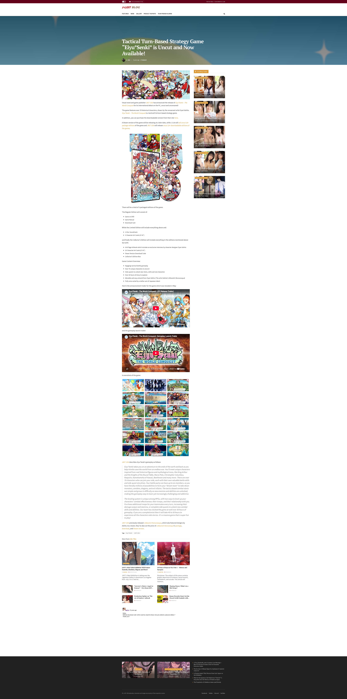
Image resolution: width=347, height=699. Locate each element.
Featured (125, 14)
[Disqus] (156, 629)
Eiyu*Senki (129, 533)
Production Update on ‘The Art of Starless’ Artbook (143, 597)
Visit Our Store (209, 1)
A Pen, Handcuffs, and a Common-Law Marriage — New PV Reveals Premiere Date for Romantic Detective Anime (208, 664)
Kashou (125, 572)
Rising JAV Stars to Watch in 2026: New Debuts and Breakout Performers (208, 120)
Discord (216, 693)
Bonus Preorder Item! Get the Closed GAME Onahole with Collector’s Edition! (179, 598)
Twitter (211, 693)
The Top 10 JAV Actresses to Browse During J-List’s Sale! (207, 170)
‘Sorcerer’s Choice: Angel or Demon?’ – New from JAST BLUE (143, 588)
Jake (129, 60)
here (176, 118)
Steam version (138, 528)
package (178, 526)
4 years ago (173, 590)
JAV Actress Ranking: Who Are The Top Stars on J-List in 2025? (208, 95)
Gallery (139, 14)
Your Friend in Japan (165, 14)
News (132, 14)
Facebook (204, 693)
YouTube (222, 693)
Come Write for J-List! (219, 1)
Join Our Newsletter (137, 1)
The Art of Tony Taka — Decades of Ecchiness (138, 673)
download (125, 528)
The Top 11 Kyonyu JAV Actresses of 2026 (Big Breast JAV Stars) (209, 145)
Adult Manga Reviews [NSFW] (173, 669)
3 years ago (168, 572)
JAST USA (149, 102)
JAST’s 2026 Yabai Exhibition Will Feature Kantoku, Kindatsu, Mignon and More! (136, 569)
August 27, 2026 (174, 676)
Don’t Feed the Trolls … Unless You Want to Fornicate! (173, 673)
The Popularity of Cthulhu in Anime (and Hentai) (207, 682)
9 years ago (136, 60)
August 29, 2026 (139, 676)
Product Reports (150, 14)
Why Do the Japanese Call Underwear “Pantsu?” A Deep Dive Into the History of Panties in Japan (208, 678)
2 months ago (133, 572)
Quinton (160, 572)
